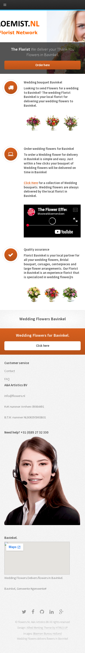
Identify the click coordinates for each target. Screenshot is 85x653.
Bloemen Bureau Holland (47, 633)
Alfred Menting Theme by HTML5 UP (47, 628)
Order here (42, 65)
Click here (42, 346)
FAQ (7, 379)
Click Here (31, 183)
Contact (9, 371)
